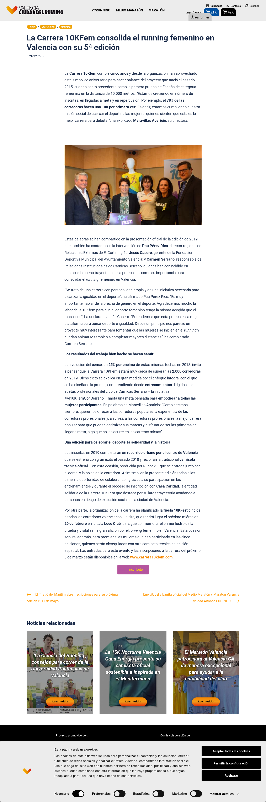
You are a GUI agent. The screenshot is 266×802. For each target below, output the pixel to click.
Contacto (235, 6)
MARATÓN (157, 10)
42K (230, 12)
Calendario (216, 6)
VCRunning (48, 26)
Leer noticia (60, 701)
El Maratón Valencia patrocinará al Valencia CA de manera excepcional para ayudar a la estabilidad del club (205, 665)
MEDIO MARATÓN (129, 10)
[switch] (120, 793)
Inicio (32, 26)
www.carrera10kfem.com (151, 557)
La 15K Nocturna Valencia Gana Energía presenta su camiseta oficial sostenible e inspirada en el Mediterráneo (133, 665)
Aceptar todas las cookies (231, 751)
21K (213, 12)
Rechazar (231, 775)
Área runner (200, 17)
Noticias (66, 26)
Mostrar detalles (222, 794)
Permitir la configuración (231, 763)
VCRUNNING (101, 10)
